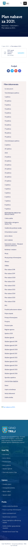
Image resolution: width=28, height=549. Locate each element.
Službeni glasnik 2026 (11, 373)
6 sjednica (8, 197)
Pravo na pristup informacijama (12, 509)
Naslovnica (5, 26)
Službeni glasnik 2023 (11, 361)
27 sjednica (8, 181)
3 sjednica (7, 185)
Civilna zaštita (9, 218)
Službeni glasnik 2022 (11, 357)
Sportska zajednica (10, 377)
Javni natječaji (9, 240)
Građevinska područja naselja (13, 228)
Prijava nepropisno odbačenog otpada (12, 521)
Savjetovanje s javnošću (10, 517)
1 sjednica (7, 97)
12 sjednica (8, 109)
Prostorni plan (9, 325)
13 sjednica (8, 113)
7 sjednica (7, 201)
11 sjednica (8, 105)
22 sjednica (8, 161)
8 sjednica (8, 205)
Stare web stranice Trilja (10, 472)
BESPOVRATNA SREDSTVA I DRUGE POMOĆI (13, 213)
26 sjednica (8, 177)
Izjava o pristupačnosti (9, 513)
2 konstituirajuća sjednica (12, 141)
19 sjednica (8, 137)
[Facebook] (8, 70)
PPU (6, 305)
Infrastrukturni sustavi (11, 232)
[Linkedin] (19, 70)
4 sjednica (8, 189)
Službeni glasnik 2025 (11, 369)
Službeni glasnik (9, 337)
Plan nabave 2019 (10, 273)
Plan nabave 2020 (10, 277)
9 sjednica (8, 209)
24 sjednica (8, 169)
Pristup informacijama (11, 317)
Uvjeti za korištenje (10, 389)
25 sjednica (8, 173)
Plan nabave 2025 (10, 297)
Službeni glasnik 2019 (11, 345)
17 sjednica (8, 129)
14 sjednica (8, 117)
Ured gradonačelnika (9, 488)
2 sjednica (7, 145)
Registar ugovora (9, 329)
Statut (6, 385)
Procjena (7, 321)
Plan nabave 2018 (10, 269)
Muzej (6, 253)
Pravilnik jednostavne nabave (13, 309)
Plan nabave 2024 (10, 293)
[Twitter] (12, 70)
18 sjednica (8, 133)
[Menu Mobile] (25, 3)
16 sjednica (8, 125)
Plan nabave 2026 (10, 301)
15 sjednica (8, 121)
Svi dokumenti (9, 89)
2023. (6, 153)
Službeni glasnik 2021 (11, 353)
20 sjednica (8, 149)
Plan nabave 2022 (10, 285)
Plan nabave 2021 (10, 281)
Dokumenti (14, 26)
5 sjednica (7, 193)
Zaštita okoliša (9, 397)
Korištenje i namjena (10, 249)
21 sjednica (8, 157)
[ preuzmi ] (21, 53)
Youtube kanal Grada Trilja (10, 531)
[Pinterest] (15, 70)
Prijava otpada (9, 313)
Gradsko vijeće (7, 484)
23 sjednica (8, 165)
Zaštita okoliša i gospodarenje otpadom (11, 527)
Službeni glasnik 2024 (11, 365)
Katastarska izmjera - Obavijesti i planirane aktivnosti (14, 244)
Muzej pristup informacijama (13, 257)
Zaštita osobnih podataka (10, 506)
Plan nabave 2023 (10, 289)
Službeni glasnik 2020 (11, 349)
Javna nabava (8, 236)
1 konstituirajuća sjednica (12, 93)
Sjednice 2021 (9, 333)
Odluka (7, 265)
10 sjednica (8, 101)
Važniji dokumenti (10, 393)
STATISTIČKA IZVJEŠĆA (11, 381)
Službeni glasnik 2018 (11, 341)
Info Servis (6, 454)
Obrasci (7, 261)
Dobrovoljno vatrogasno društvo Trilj (12, 223)
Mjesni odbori (7, 491)
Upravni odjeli (7, 495)
